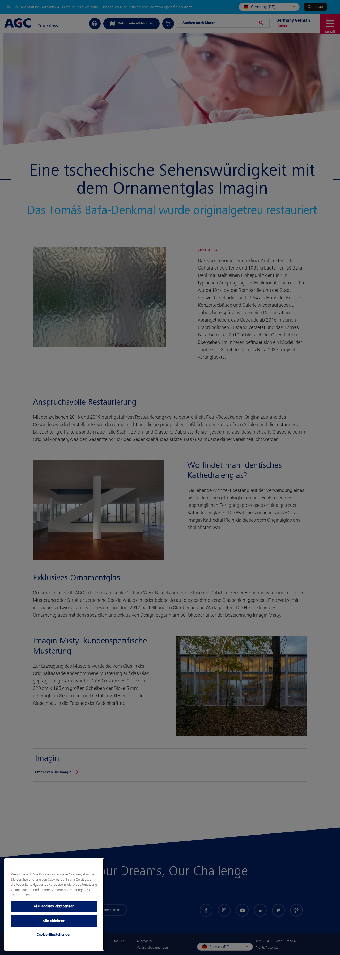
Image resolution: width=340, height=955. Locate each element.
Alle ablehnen (54, 920)
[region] (54, 904)
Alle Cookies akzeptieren (54, 906)
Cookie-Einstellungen (54, 934)
